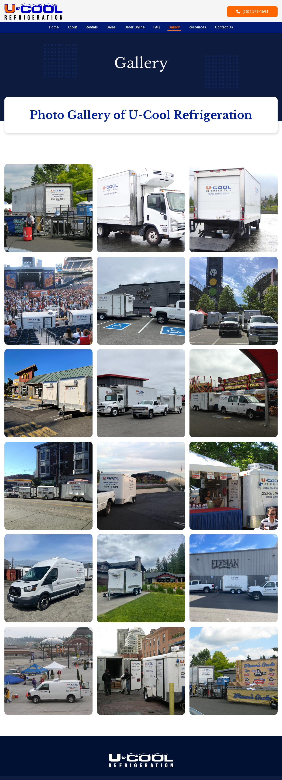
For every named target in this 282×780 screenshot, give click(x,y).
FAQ (156, 27)
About (72, 27)
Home (54, 27)
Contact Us (224, 27)
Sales (111, 27)
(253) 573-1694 (255, 11)
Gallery (174, 27)
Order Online (134, 27)
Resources (197, 27)
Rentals (92, 27)
